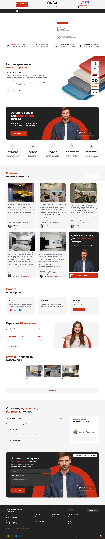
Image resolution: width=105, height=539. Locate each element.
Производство (41, 10)
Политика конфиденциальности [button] (75, 536)
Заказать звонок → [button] (10, 511)
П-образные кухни (39, 521)
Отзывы (47, 10)
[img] (17, 11)
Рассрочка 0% (60, 10)
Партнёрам (75, 10)
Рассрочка (70, 521)
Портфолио (33, 10)
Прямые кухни (38, 516)
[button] (22, 6)
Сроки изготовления (73, 514)
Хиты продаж (38, 514)
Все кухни (37, 512)
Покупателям (68, 10)
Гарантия (70, 523)
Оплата (70, 512)
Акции (28, 10)
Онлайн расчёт (56, 514)
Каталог (22, 10)
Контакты (53, 10)
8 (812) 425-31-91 (84, 3)
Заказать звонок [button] (84, 5)
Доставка (70, 516)
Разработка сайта (91, 536)
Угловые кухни (38, 519)
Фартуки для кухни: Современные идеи (52, 378)
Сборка (70, 519)
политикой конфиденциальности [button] (26, 486)
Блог (53, 516)
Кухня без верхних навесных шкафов (69, 378)
